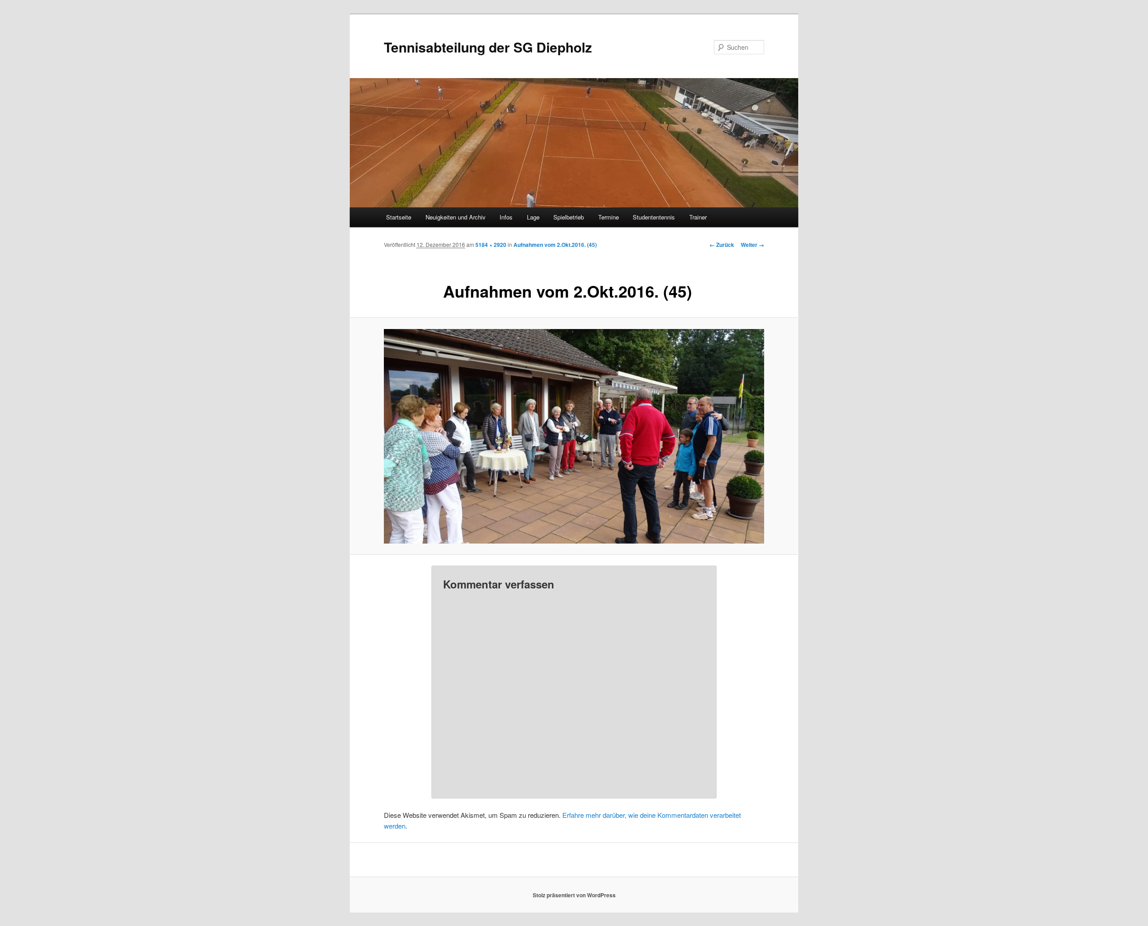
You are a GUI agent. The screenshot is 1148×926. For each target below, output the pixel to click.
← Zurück (721, 245)
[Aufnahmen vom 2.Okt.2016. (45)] (574, 436)
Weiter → (752, 245)
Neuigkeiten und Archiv (456, 217)
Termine (608, 217)
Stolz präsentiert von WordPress (574, 895)
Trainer (698, 217)
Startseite (398, 217)
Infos (506, 217)
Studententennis (654, 217)
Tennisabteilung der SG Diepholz (488, 47)
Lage (533, 217)
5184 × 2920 (490, 245)
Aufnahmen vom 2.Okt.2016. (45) (555, 245)
